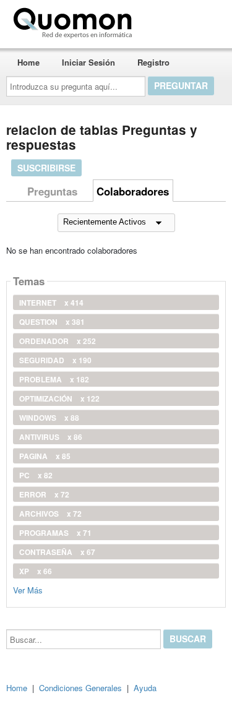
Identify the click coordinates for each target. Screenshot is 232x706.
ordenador (57, 341)
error (44, 494)
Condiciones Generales (80, 688)
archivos (50, 513)
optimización (59, 398)
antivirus (50, 436)
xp (35, 571)
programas (55, 532)
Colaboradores (133, 191)
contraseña (57, 551)
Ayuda (145, 688)
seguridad (55, 360)
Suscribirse (46, 167)
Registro (153, 62)
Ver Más (28, 589)
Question (52, 321)
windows (49, 417)
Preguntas (52, 191)
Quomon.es (176, 20)
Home (28, 62)
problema (54, 379)
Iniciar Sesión (88, 62)
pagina (45, 456)
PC (36, 475)
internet (51, 302)
